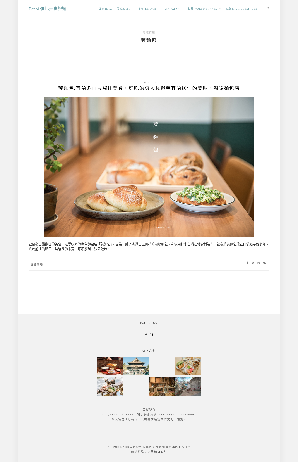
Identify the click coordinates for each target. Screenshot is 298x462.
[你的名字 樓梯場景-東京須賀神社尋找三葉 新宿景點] (188, 387)
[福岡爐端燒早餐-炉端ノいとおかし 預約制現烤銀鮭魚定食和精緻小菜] (110, 366)
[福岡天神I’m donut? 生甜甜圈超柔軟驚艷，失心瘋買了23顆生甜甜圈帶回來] (162, 387)
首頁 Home (106, 8)
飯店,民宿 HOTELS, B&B (242, 8)
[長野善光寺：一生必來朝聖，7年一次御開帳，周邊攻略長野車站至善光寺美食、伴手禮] (136, 366)
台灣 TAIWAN (147, 8)
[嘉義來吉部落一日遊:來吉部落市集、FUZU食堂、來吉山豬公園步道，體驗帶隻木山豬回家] (110, 387)
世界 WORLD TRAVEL (202, 8)
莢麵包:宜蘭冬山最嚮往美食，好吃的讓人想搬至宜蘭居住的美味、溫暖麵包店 (149, 88)
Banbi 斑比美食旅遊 (47, 8)
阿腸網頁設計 (157, 451)
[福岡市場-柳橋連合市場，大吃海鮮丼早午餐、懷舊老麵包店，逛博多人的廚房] (188, 366)
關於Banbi (123, 8)
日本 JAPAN (172, 8)
